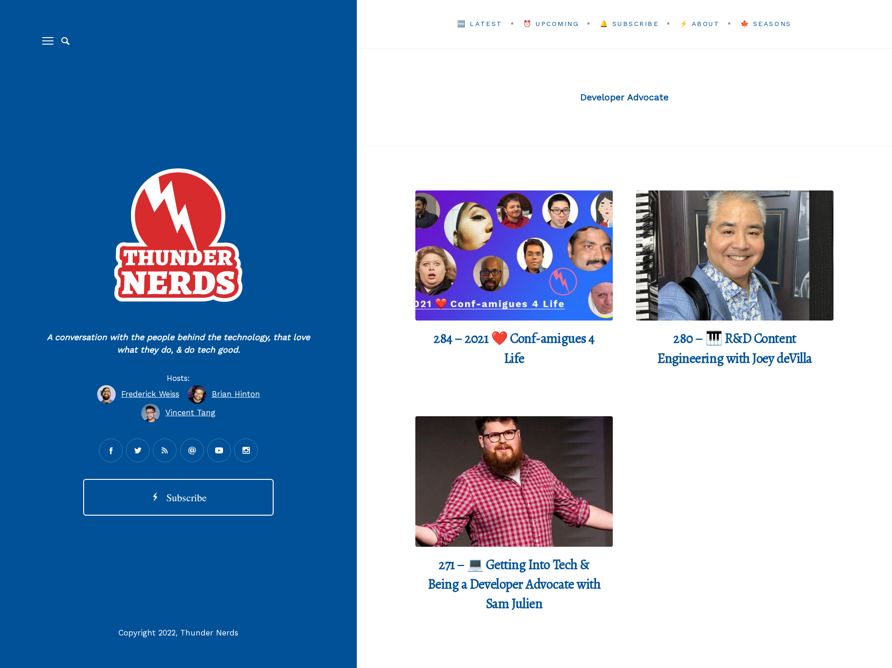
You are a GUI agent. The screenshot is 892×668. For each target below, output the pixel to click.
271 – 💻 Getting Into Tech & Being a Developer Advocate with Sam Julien (514, 584)
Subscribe (183, 497)
